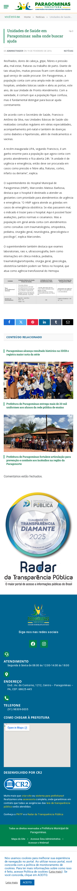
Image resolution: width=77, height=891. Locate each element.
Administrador (15, 51)
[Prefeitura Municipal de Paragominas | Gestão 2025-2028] (42, 6)
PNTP (19, 814)
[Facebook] (33, 644)
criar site (27, 795)
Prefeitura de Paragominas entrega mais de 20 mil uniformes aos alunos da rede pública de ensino (36, 405)
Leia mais (56, 871)
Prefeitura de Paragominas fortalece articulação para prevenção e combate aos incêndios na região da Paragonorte (38, 460)
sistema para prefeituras (50, 795)
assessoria (29, 799)
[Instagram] (44, 644)
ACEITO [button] (27, 882)
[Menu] (6, 6)
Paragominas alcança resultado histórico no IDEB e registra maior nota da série (37, 352)
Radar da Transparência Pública (45, 814)
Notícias (68, 51)
